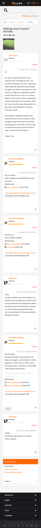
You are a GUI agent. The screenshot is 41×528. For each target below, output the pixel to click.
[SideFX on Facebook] (5, 525)
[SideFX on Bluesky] (18, 525)
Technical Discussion (21, 22)
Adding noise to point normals (31, 22)
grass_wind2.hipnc (13, 244)
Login (36, 3)
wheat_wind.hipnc (13, 382)
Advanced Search (31, 16)
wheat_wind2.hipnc (13, 385)
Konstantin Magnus (16, 159)
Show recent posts (11, 469)
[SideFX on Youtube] (31, 525)
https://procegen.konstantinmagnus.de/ (19, 193)
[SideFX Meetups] (23, 525)
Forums (12, 22)
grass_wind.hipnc (13, 187)
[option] (11, 44)
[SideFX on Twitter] (9, 525)
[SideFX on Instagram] (14, 525)
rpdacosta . (13, 278)
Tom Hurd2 (13, 56)
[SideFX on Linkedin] (36, 525)
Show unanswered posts (13, 472)
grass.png (10, 247)
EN (30, 3)
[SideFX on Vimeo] (27, 525)
